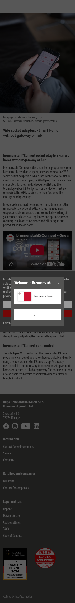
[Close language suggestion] (58, 283)
